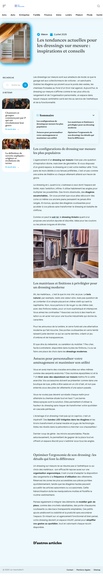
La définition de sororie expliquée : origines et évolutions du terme (15, 158)
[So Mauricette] (19, 6)
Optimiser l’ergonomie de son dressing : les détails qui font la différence (81, 135)
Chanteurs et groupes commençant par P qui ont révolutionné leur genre (15, 119)
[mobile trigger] (5, 6)
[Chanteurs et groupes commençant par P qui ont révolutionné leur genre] (16, 103)
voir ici (55, 217)
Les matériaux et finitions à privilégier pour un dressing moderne (81, 125)
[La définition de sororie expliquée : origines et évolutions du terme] (16, 144)
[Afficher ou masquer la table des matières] (74, 115)
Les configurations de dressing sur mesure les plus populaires (50, 124)
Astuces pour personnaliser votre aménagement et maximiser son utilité (50, 135)
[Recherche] (98, 6)
